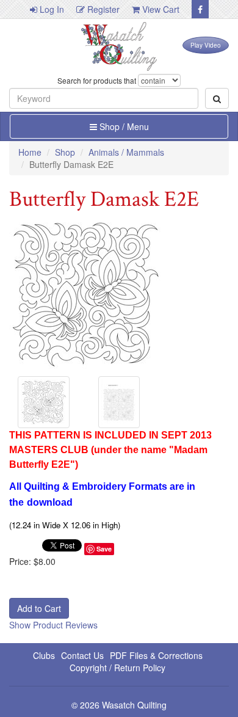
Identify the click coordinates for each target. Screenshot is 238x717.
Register (102, 9)
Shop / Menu (123, 126)
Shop (65, 152)
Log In (50, 9)
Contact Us (82, 655)
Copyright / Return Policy (117, 667)
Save (104, 548)
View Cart (159, 9)
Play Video (205, 45)
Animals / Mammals (126, 152)
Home (29, 152)
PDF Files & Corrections (156, 655)
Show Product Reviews (53, 625)
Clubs (44, 655)
